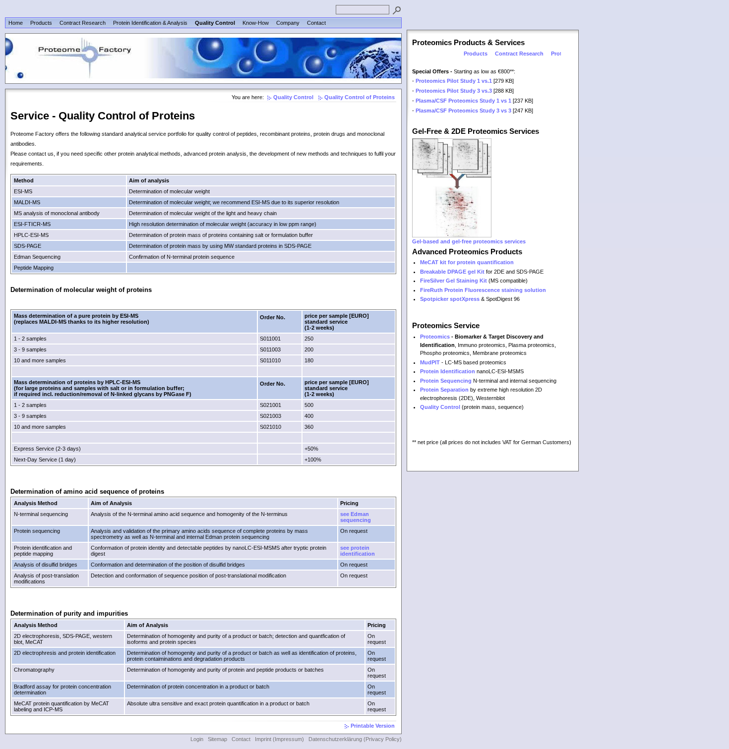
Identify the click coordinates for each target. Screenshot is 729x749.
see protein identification (357, 551)
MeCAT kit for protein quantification (467, 262)
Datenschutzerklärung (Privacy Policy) (355, 739)
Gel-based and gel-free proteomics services (469, 241)
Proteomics (435, 337)
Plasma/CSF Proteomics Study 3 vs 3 (463, 111)
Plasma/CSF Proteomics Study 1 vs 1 (463, 101)
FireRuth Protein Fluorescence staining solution (483, 290)
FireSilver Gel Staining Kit (453, 281)
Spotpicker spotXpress (450, 299)
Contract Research (83, 23)
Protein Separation (444, 390)
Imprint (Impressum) (279, 739)
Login (196, 739)
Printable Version (373, 726)
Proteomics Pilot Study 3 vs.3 (454, 91)
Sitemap (217, 739)
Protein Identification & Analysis (150, 23)
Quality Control (215, 23)
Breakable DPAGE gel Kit (452, 272)
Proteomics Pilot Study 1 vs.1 (454, 81)
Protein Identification (447, 371)
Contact (316, 23)
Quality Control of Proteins (359, 97)
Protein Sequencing (446, 381)
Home (15, 23)
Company (288, 23)
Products (41, 23)
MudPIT (430, 362)
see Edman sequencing (355, 517)
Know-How (256, 23)
